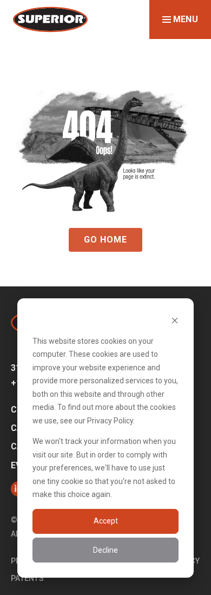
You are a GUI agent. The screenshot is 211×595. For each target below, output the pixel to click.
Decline (105, 550)
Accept (106, 520)
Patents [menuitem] (27, 578)
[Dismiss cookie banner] (175, 320)
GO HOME (105, 239)
